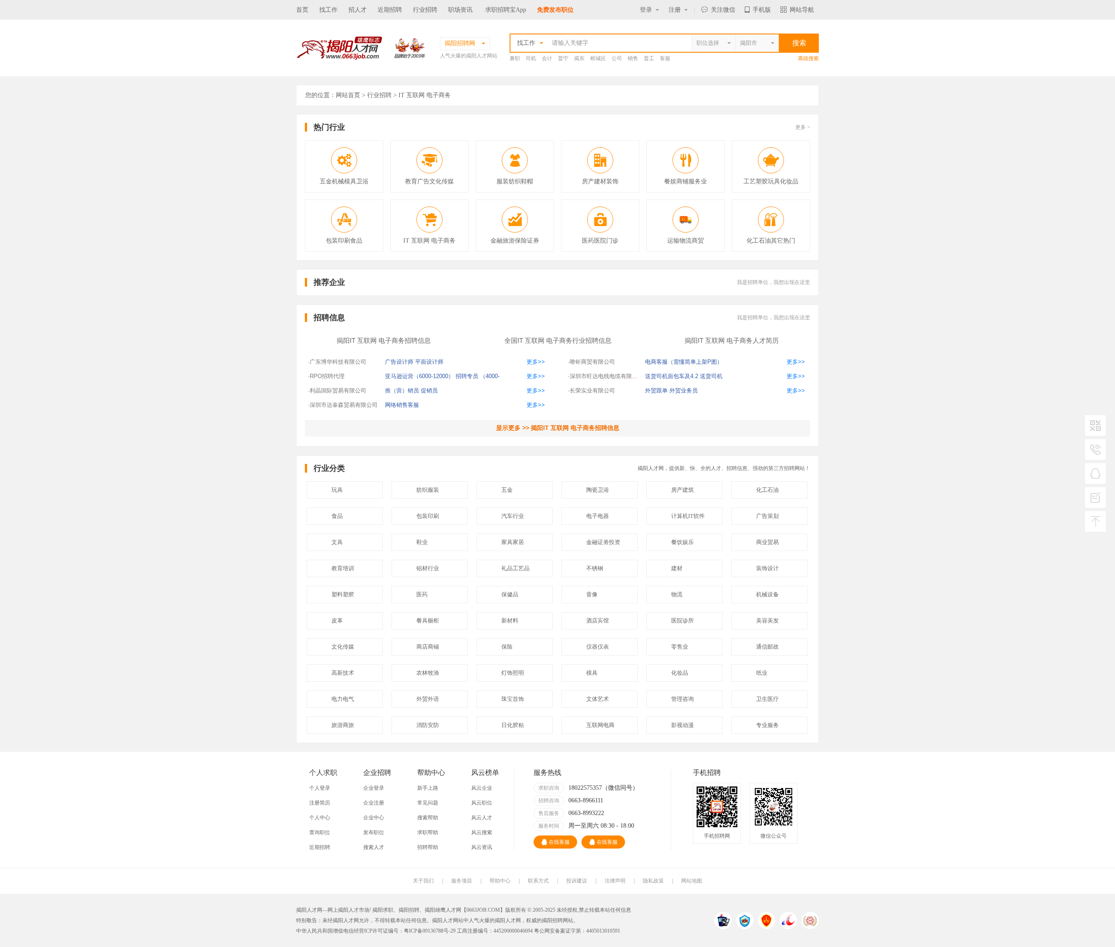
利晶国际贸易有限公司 (338, 390)
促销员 (429, 390)
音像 (592, 594)
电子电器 (597, 516)
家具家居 (512, 542)
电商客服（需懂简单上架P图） (684, 362)
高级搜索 (808, 58)
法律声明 (615, 881)
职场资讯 (460, 10)
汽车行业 (512, 516)
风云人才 (481, 818)
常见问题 (427, 803)
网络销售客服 (402, 405)
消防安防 (427, 725)
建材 (677, 568)
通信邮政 (767, 646)
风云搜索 (481, 832)
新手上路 (427, 788)
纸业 (761, 673)
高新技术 (342, 673)
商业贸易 (767, 542)
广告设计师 (399, 362)
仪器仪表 (597, 646)
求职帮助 (427, 832)
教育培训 (342, 568)
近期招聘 (390, 10)
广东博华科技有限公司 (338, 362)
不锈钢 (594, 568)
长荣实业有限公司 (592, 390)
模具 (592, 673)
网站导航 (802, 10)
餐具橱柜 (427, 620)
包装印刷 (427, 516)
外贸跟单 (656, 390)
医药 (422, 594)
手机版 (762, 10)
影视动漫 (682, 725)
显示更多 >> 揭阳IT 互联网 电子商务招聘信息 (557, 427)
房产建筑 (682, 490)
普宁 (563, 58)
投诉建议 (576, 881)
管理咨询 (682, 699)
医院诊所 (682, 620)
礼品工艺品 (515, 568)
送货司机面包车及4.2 (671, 376)
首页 (302, 10)
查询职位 (319, 832)
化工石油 (767, 490)
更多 (802, 127)
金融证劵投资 (603, 542)
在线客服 (559, 842)
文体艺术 (597, 699)
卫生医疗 (767, 699)
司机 (531, 58)
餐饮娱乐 (682, 542)
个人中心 (319, 818)
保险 (507, 646)
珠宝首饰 (512, 699)
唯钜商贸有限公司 (592, 362)
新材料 (509, 620)
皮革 (337, 620)
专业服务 (767, 725)
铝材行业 (427, 568)
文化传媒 (342, 646)
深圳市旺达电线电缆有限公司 (606, 376)
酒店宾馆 (597, 620)
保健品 (509, 594)
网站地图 (691, 881)
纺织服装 (427, 490)
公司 (617, 58)
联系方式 (538, 881)
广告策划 (767, 516)
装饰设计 (767, 568)
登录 (646, 10)
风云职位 (481, 803)
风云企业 (481, 788)
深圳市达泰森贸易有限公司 (344, 405)
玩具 (337, 490)
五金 (507, 490)
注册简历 (319, 803)
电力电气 (342, 699)
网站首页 (348, 95)
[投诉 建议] (1095, 501)
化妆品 (679, 673)
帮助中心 (500, 881)
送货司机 (711, 376)
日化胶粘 (512, 725)
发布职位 (373, 832)
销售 (633, 58)
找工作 (328, 10)
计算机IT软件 (688, 516)
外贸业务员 (683, 390)
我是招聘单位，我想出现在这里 (773, 282)
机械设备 (767, 594)
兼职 (515, 58)
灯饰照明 (512, 673)
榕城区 (598, 58)
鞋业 (422, 542)
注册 (675, 10)
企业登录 (373, 788)
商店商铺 (427, 646)
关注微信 (723, 10)
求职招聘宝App (505, 10)
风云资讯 (481, 847)
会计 (547, 58)
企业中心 (373, 818)
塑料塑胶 (342, 594)
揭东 (579, 58)
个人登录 (319, 788)
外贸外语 (427, 699)
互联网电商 (600, 725)
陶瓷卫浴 (597, 490)
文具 (337, 542)
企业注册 (373, 803)
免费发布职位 (555, 10)
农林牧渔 (427, 673)
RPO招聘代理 (327, 376)
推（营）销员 (402, 390)
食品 (337, 516)
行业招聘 (425, 10)
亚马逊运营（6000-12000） (419, 376)
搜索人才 (373, 847)
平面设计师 (429, 362)
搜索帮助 (427, 818)
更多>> (536, 362)
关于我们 (423, 881)
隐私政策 (653, 881)
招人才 (357, 10)
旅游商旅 (342, 725)
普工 (649, 58)
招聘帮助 (427, 847)
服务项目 (461, 881)
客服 (665, 58)
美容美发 (767, 620)
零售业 (679, 646)
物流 (677, 594)
